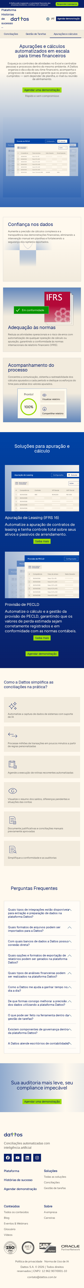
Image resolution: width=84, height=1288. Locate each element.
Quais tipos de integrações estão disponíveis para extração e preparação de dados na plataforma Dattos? (38, 913)
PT (53, 19)
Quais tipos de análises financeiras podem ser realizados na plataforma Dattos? (36, 974)
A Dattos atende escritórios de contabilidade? (38, 1043)
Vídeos (8, 1235)
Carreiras (49, 1218)
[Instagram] (37, 1158)
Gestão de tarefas (55, 1188)
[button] (42, 913)
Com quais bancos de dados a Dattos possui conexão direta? (38, 943)
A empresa (50, 1212)
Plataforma (11, 1171)
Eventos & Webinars (16, 1223)
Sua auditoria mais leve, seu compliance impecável (42, 1085)
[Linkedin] (27, 1158)
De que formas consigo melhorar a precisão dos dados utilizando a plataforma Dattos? (37, 1002)
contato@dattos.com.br (42, 1277)
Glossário (9, 1229)
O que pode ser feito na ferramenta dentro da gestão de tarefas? (38, 1017)
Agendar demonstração (20, 1189)
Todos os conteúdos (16, 1212)
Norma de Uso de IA (56, 1261)
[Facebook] (8, 1158)
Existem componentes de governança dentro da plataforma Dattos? (38, 1031)
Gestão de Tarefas (36, 34)
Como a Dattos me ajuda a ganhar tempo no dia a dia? (38, 988)
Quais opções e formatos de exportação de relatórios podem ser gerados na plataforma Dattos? (37, 958)
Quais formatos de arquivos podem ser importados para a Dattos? (34, 929)
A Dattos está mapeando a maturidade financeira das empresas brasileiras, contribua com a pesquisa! (29, 4)
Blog (6, 1218)
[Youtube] (17, 1158)
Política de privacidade (28, 1261)
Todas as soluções (55, 1176)
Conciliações (11, 34)
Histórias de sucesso (18, 1180)
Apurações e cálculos (65, 34)
